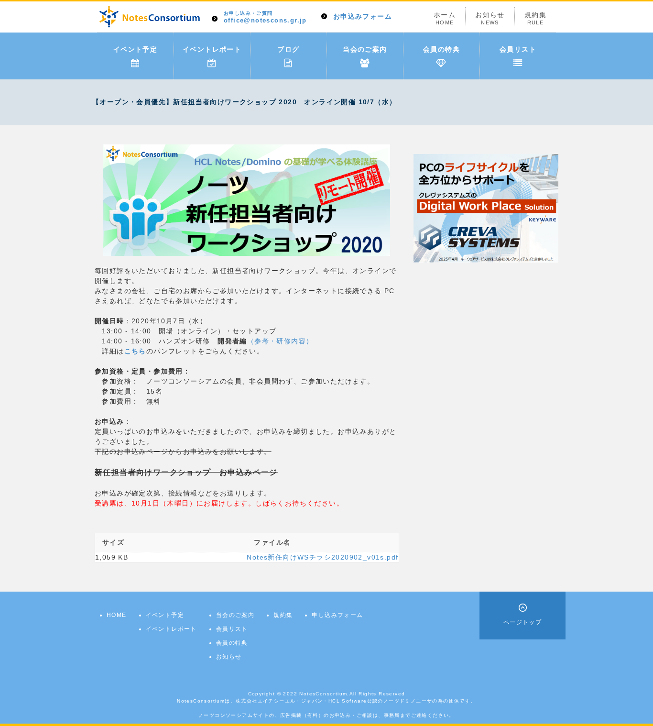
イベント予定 (135, 49)
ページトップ (522, 622)
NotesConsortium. (324, 693)
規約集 (535, 18)
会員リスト (518, 49)
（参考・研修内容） (280, 341)
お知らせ (490, 18)
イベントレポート (212, 49)
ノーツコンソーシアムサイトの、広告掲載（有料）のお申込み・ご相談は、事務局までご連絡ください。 (326, 715)
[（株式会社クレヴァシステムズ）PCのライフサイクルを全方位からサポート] (486, 207)
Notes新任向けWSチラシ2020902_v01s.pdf (322, 557)
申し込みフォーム (337, 615)
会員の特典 (441, 49)
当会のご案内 (365, 49)
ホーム (445, 18)
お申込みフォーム (362, 16)
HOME (117, 615)
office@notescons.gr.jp (265, 17)
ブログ (288, 49)
